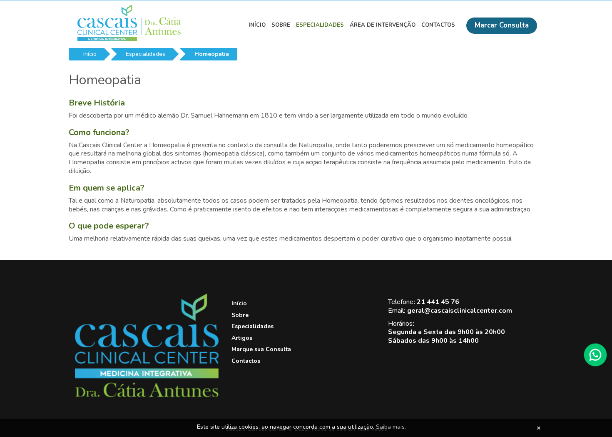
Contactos (438, 25)
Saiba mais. (391, 427)
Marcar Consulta (502, 25)
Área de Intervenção (382, 25)
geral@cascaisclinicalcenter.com (459, 310)
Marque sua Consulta (261, 349)
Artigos (241, 338)
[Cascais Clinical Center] (147, 395)
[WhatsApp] (595, 354)
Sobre (280, 25)
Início (257, 25)
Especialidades (320, 25)
